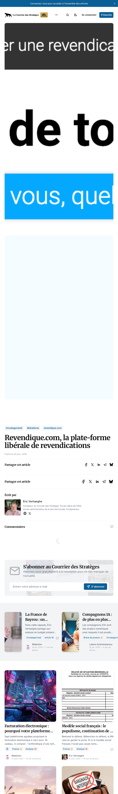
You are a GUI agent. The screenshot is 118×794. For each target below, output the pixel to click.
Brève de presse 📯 (93, 637)
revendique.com (53, 427)
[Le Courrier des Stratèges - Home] (26, 15)
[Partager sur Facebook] (86, 465)
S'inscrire (106, 14)
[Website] (25, 513)
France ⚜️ (17, 749)
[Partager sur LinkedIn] (99, 465)
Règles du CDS (56, 55)
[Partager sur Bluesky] (111, 464)
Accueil (53, 21)
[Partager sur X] (92, 465)
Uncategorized (14, 427)
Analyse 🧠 (31, 749)
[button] (67, 15)
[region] (56, 15)
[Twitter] (30, 513)
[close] (114, 3)
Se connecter (89, 14)
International (56, 27)
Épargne (53, 44)
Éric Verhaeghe (32, 501)
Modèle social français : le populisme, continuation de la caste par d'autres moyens (87, 731)
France (52, 33)
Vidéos (52, 49)
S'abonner (97, 586)
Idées (52, 38)
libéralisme (33, 427)
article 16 (49, 637)
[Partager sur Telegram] (105, 465)
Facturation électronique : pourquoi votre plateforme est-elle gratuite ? (27, 731)
